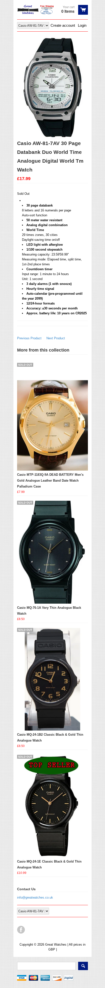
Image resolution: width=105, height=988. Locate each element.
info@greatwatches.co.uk (35, 897)
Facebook (21, 930)
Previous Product (29, 338)
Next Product (55, 338)
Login (82, 25)
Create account (63, 25)
